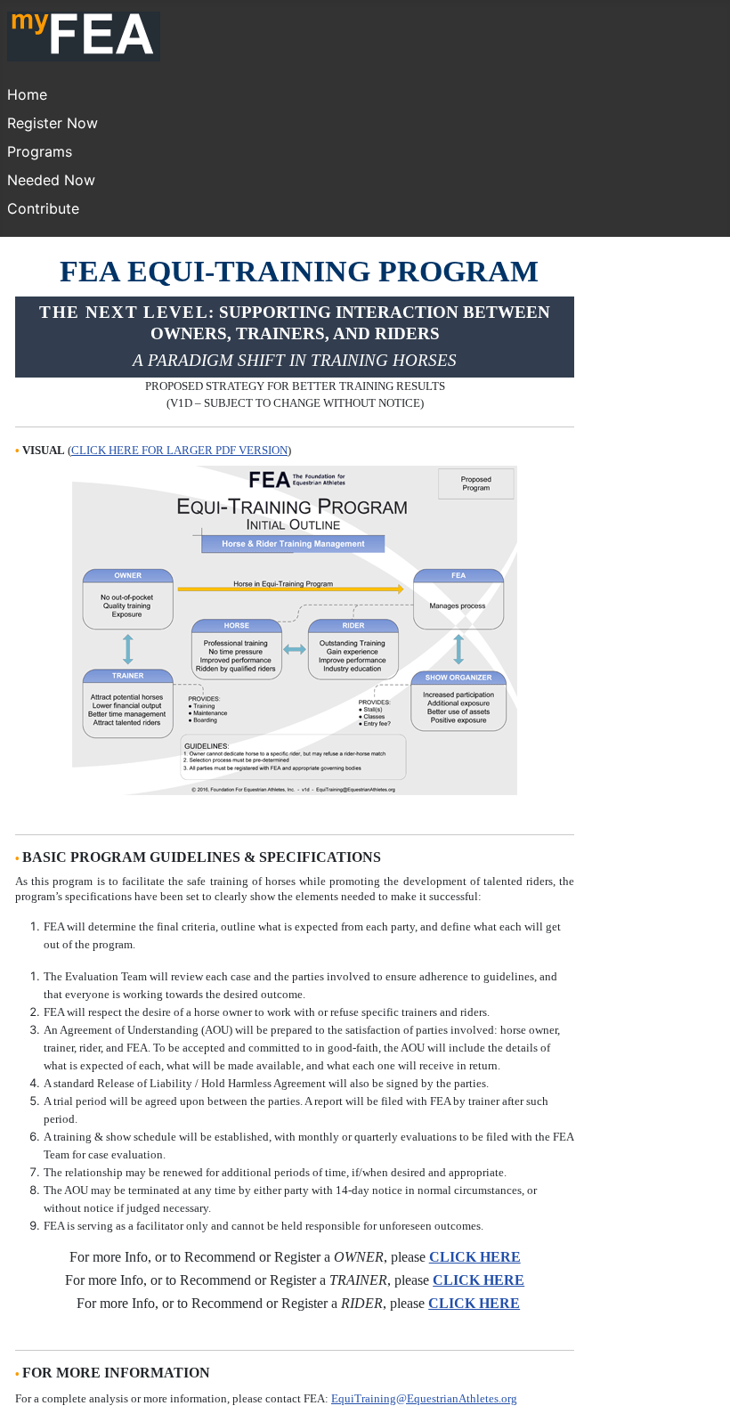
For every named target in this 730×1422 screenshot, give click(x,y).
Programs (39, 151)
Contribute (43, 208)
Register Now (52, 123)
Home (27, 94)
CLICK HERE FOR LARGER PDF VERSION (179, 450)
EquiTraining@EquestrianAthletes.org (424, 1398)
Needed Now (51, 180)
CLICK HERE (475, 1256)
